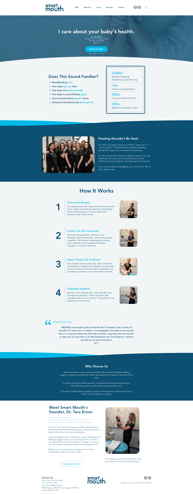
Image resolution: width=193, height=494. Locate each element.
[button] (87, 7)
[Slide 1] (98, 346)
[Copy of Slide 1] (96, 346)
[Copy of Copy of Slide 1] (94, 346)
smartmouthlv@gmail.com (52, 485)
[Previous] (12, 334)
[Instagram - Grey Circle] (139, 7)
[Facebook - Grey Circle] (135, 7)
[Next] (181, 334)
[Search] (146, 7)
